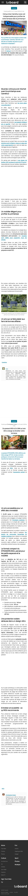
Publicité (3, 872)
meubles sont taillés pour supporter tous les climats (14, 238)
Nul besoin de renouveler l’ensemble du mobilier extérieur (14, 534)
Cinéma (3, 851)
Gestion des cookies (5, 893)
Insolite (16, 848)
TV (2, 882)
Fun (16, 845)
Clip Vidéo (3, 848)
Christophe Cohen (12, 424)
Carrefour (4, 362)
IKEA (11, 468)
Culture (3, 858)
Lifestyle (14, 8)
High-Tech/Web (6, 879)
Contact (11, 892)
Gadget (17, 854)
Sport (16, 858)
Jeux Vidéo (3, 869)
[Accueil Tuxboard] (10, 2)
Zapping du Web (19, 851)
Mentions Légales (4, 892)
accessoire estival (19, 472)
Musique (17, 864)
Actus (3, 845)
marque (8, 51)
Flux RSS (16, 892)
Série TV (3, 875)
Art (2, 864)
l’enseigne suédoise (18, 520)
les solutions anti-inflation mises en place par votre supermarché (14, 143)
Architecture (4, 861)
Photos (3, 854)
